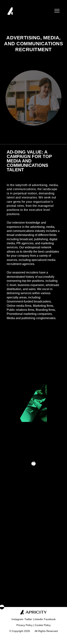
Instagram (17, 619)
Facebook (50, 619)
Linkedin (38, 619)
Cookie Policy (43, 625)
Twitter (28, 619)
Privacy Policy (24, 625)
